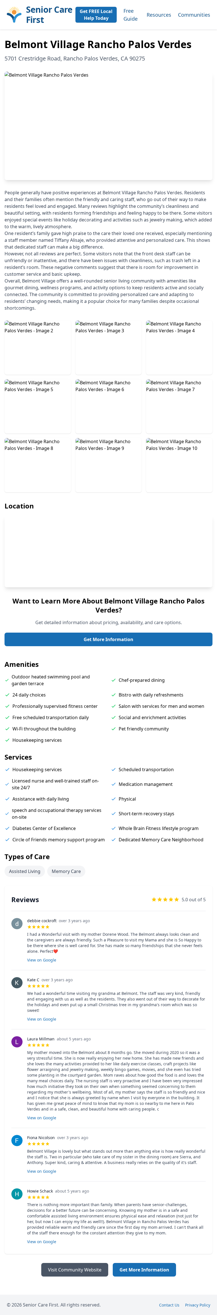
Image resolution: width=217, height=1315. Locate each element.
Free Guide (130, 14)
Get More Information (108, 639)
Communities (194, 14)
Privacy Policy (197, 1305)
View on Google (41, 960)
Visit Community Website (74, 1270)
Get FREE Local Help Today (96, 14)
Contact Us (169, 1305)
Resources (159, 14)
